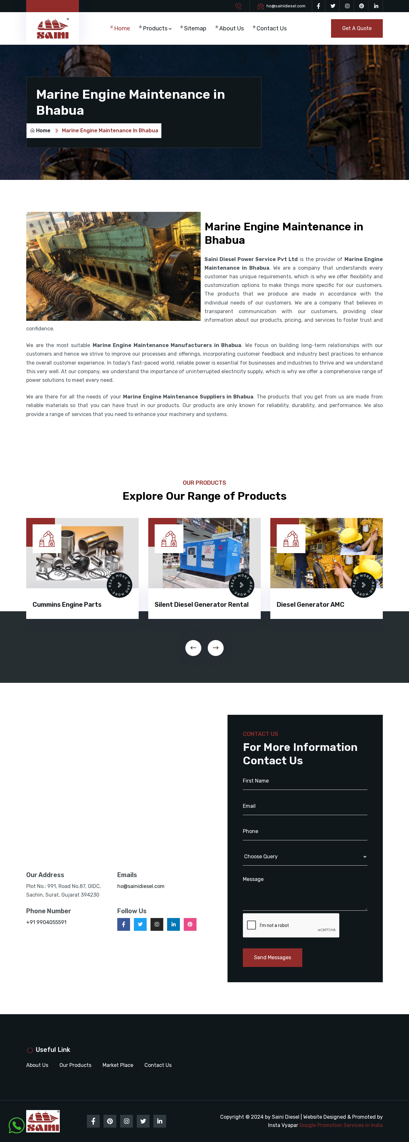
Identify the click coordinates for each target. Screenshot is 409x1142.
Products (155, 28)
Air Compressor (301, 595)
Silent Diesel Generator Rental (80, 604)
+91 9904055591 (46, 922)
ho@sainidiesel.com (285, 6)
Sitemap (195, 28)
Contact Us (272, 28)
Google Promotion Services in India (341, 1125)
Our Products (75, 1065)
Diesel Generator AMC (188, 604)
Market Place (118, 1065)
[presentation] (193, 648)
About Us (231, 28)
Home (122, 28)
